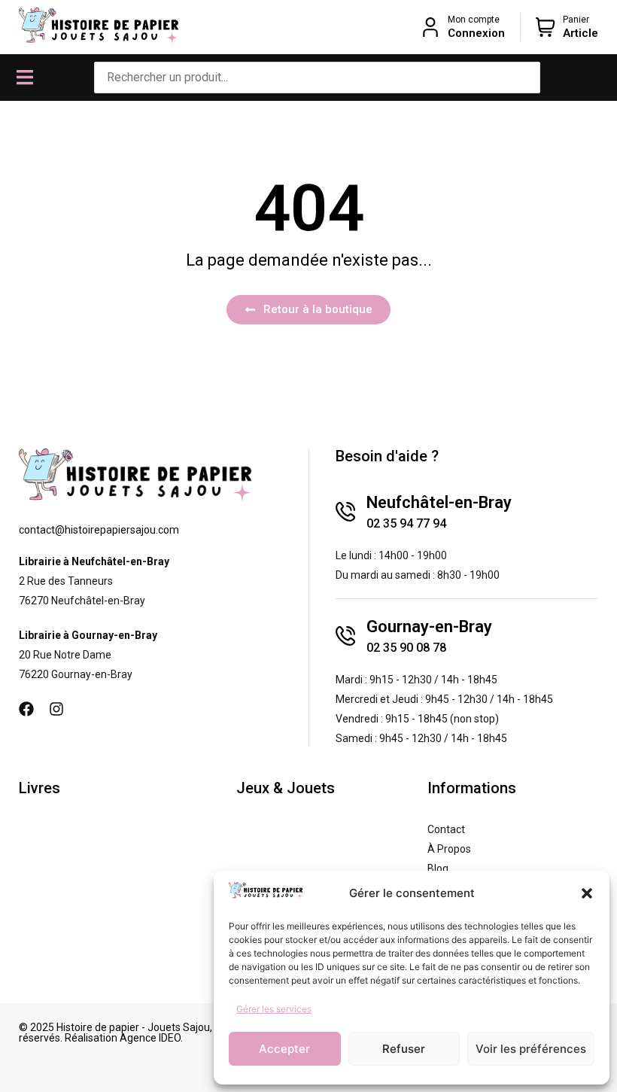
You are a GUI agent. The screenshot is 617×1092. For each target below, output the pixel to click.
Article (580, 33)
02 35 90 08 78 (406, 647)
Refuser (403, 1049)
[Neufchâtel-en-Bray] (345, 512)
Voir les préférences (531, 1049)
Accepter (284, 1049)
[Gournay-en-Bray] (345, 636)
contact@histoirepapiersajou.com (99, 530)
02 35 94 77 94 (406, 523)
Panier (576, 19)
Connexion (476, 33)
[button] (586, 893)
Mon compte (474, 19)
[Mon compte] (430, 27)
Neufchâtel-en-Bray (439, 502)
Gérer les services (274, 1008)
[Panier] (545, 27)
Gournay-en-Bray (429, 626)
